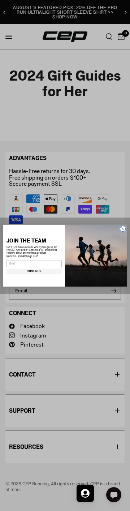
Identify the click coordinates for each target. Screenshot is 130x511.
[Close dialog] (122, 228)
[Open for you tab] (85, 493)
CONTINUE (34, 271)
